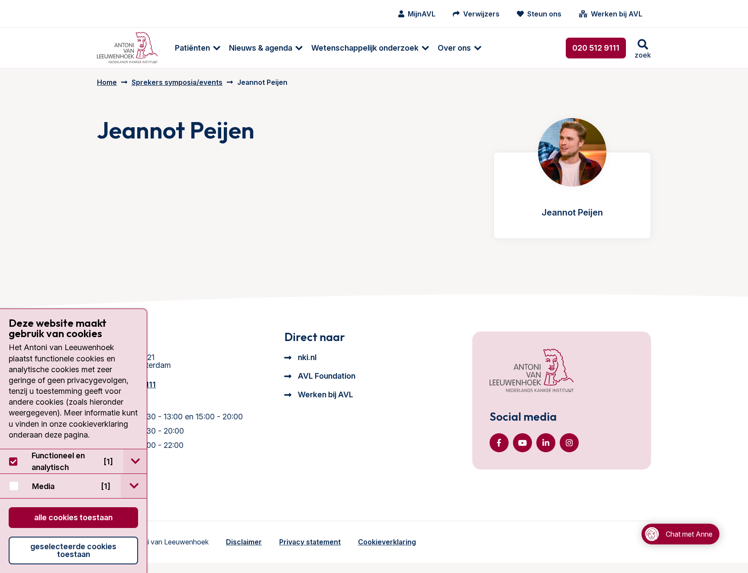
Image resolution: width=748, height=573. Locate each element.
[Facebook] (499, 442)
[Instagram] (569, 442)
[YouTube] (522, 442)
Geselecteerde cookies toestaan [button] (73, 550)
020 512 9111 (595, 47)
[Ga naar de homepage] (532, 371)
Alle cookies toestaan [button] (73, 517)
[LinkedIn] (545, 442)
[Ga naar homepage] (127, 48)
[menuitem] (193, 48)
